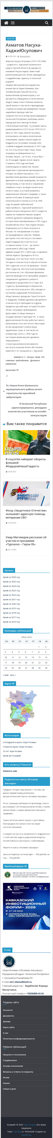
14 (33, 657)
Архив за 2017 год (11, 617)
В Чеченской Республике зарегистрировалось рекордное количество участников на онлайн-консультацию (27, 409)
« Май (5, 675)
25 (13, 668)
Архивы (6, 1021)
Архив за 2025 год (11, 581)
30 (46, 668)
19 (19, 662)
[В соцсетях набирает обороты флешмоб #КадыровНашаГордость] (26, 432)
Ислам (6, 1077)
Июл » (13, 675)
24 (6, 668)
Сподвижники (10, 1060)
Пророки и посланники (14, 1054)
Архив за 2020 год (11, 604)
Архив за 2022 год (11, 595)
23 (46, 662)
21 (33, 662)
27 (26, 668)
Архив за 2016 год (11, 621)
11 (13, 657)
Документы (8, 1016)
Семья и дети (9, 1089)
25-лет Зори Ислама (12, 751)
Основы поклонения (13, 1066)
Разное (6, 1083)
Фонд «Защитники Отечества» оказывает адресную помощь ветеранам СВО (26, 514)
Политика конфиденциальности (19, 1038)
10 (6, 657)
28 (33, 668)
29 (39, 668)
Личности (8, 1010)
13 (26, 657)
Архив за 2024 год (11, 586)
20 (26, 662)
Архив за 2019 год (11, 608)
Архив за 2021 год (11, 599)
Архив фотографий (12, 755)
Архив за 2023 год (11, 590)
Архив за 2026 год (11, 577)
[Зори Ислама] (6, 23)
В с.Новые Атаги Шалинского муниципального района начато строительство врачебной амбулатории (24, 391)
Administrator (25, 56)
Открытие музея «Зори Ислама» (18, 746)
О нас (5, 1033)
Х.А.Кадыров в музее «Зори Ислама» (19, 742)
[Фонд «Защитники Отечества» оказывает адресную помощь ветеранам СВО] (26, 483)
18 (13, 662)
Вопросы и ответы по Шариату (18, 1072)
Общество (11, 39)
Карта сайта (9, 1027)
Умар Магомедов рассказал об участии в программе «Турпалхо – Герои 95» (26, 540)
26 (19, 668)
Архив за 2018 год (11, 613)
